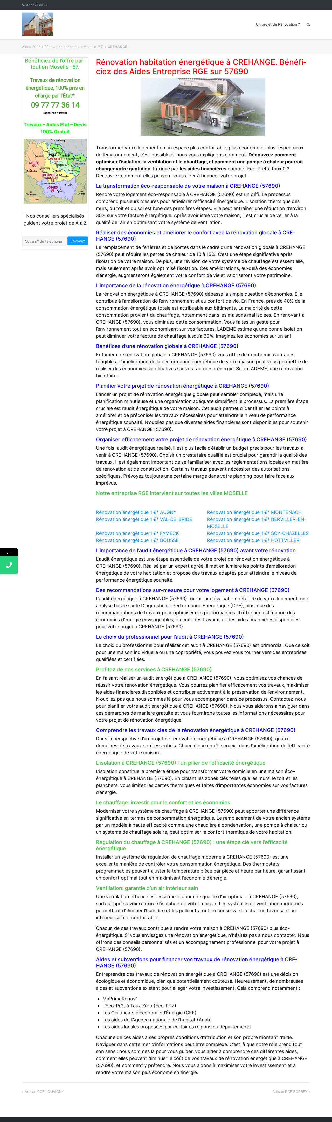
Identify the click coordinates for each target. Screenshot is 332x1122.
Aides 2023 (31, 47)
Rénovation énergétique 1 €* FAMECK (137, 533)
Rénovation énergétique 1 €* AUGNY (136, 512)
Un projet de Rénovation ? (278, 24)
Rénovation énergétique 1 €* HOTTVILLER (253, 540)
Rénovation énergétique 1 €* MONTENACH (254, 512)
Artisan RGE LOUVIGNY (44, 1091)
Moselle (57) (94, 47)
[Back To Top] (319, 1110)
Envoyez (78, 241)
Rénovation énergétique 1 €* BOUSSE (137, 540)
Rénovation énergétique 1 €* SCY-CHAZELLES (258, 533)
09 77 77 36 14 (36, 5)
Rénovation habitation (62, 47)
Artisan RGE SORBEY (289, 1091)
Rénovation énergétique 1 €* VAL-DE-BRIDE (144, 519)
